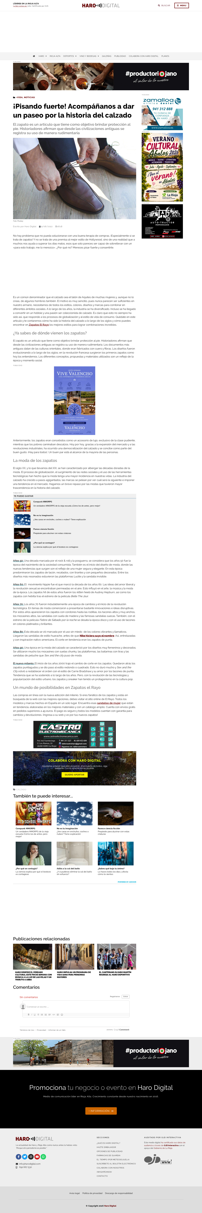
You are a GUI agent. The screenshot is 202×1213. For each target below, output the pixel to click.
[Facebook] (18, 1157)
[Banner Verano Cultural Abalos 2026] (162, 199)
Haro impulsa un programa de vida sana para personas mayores (74, 974)
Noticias (29, 97)
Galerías (106, 56)
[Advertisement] (101, 31)
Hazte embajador (106, 1147)
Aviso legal (74, 1193)
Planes (165, 56)
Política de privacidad (92, 1193)
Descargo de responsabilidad (119, 1193)
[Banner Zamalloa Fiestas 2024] (162, 128)
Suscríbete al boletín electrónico (116, 1164)
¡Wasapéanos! (104, 1172)
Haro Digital (110, 1206)
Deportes (68, 56)
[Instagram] (31, 1157)
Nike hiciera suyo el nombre (97, 635)
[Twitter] (24, 1157)
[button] (160, 85)
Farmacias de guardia (109, 1155)
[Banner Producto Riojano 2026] (101, 1065)
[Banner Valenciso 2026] (74, 433)
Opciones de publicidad (110, 1151)
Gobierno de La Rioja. (163, 1148)
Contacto (102, 1176)
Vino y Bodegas (88, 56)
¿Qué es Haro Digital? (108, 1143)
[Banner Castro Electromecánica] (74, 746)
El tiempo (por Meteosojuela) (113, 1160)
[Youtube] (37, 1157)
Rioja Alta (55, 56)
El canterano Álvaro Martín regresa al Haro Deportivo (115, 973)
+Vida (19, 97)
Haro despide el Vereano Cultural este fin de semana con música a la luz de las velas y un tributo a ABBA (33, 976)
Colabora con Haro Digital (143, 56)
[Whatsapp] (43, 1157)
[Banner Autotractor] (162, 237)
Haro (41, 56)
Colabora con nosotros (110, 1168)
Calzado (21, 789)
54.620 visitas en (20, 6)
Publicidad (120, 56)
